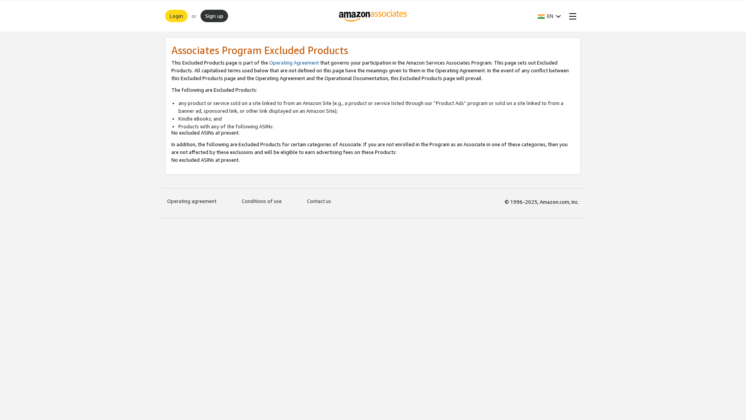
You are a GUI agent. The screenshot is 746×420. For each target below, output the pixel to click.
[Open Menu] (571, 16)
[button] (549, 16)
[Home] (373, 16)
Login (176, 15)
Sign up (214, 15)
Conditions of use (262, 201)
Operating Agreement (294, 63)
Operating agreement (191, 201)
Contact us (319, 201)
